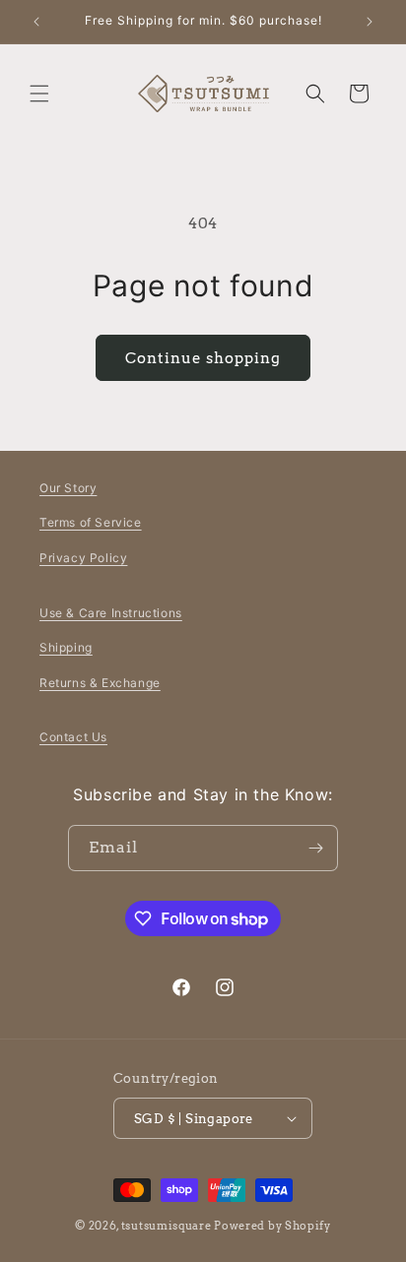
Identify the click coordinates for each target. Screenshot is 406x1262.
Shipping (66, 647)
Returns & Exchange (100, 682)
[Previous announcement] (36, 21)
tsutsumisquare (166, 1225)
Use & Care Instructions (110, 612)
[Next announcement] (369, 21)
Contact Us (73, 736)
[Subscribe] (315, 848)
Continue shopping (203, 358)
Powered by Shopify (272, 1225)
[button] (39, 93)
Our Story (68, 487)
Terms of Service (90, 522)
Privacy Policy (83, 557)
